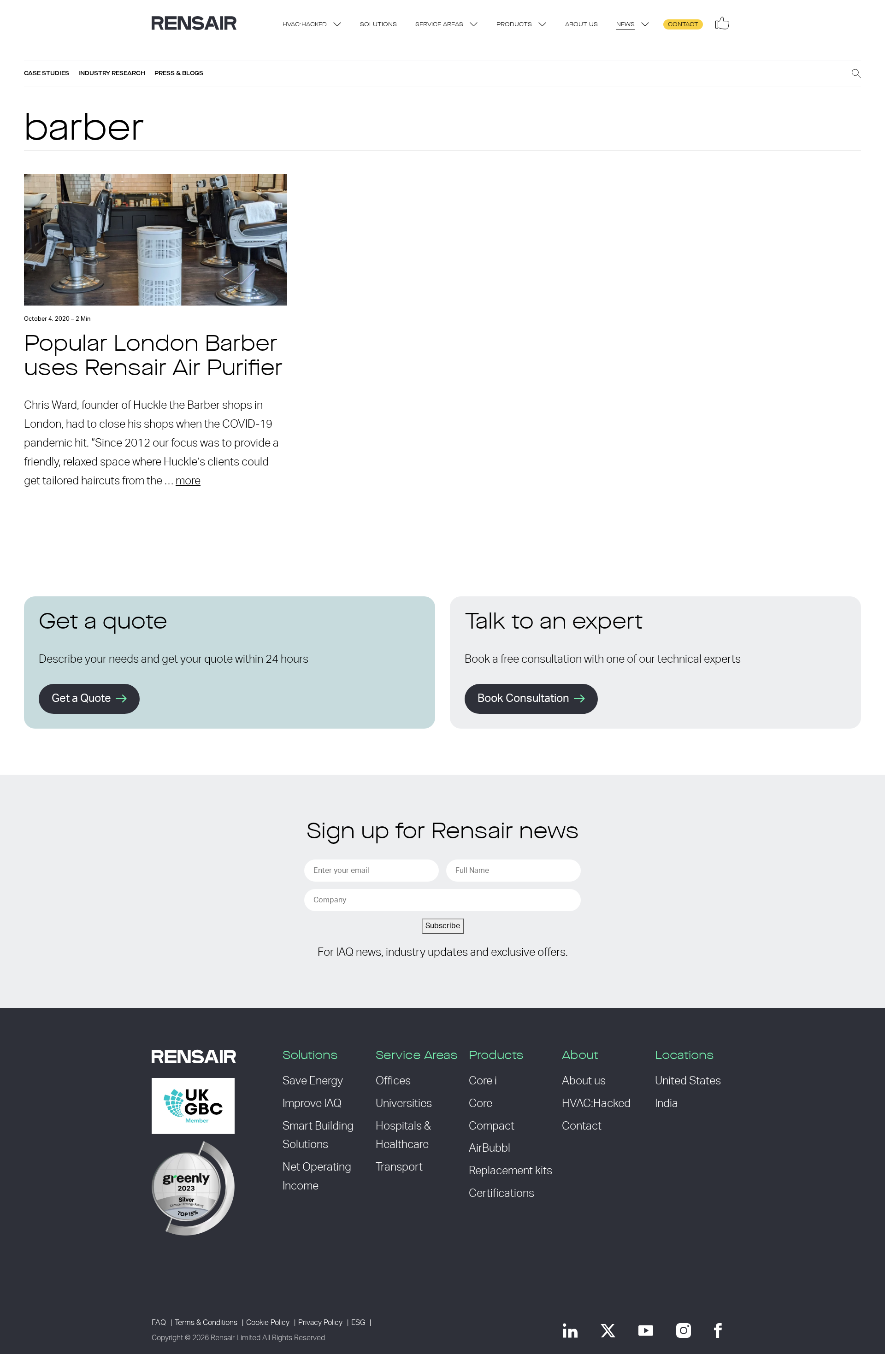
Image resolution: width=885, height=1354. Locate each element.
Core (480, 1103)
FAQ (159, 1322)
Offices (393, 1081)
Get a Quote (81, 698)
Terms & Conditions (206, 1322)
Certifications (501, 1193)
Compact (491, 1126)
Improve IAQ (312, 1103)
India (666, 1103)
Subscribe (442, 926)
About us (581, 25)
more (188, 481)
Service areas (439, 25)
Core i (483, 1081)
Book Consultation (523, 698)
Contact (683, 25)
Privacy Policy (320, 1322)
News (625, 25)
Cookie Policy (267, 1322)
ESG (358, 1322)
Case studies (46, 73)
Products (514, 25)
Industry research (111, 73)
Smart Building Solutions (318, 1136)
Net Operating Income (317, 1177)
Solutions (378, 25)
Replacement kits (510, 1171)
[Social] (722, 23)
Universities (404, 1103)
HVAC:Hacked (305, 25)
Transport (399, 1167)
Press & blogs (178, 73)
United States (688, 1081)
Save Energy (313, 1081)
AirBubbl (489, 1148)
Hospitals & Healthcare (403, 1136)
